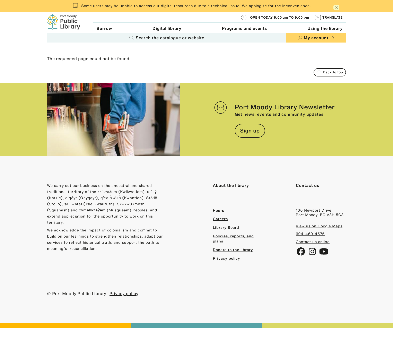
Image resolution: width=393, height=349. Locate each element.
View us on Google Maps (319, 226)
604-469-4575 (310, 234)
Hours (218, 210)
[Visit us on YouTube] (324, 253)
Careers (220, 219)
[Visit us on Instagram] (313, 253)
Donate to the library (233, 250)
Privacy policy (226, 258)
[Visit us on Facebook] (301, 253)
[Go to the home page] (63, 21)
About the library (231, 185)
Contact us (307, 185)
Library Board (226, 227)
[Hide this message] (336, 7)
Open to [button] (279, 17)
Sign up (250, 131)
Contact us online (313, 242)
